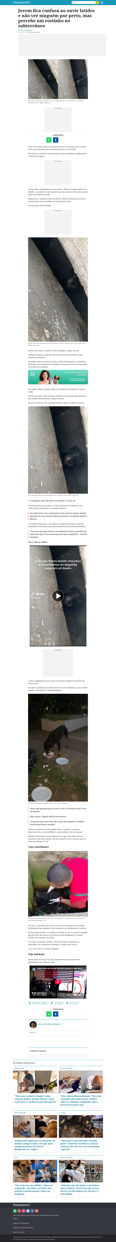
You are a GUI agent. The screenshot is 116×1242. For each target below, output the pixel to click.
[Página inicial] (35, 2)
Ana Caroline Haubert (26, 30)
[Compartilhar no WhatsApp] (49, 140)
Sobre (15, 1219)
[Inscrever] (36, 1211)
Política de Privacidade (21, 1223)
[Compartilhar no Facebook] (55, 140)
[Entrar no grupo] (15, 1211)
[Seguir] (23, 1211)
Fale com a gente (19, 1232)
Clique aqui (32, 949)
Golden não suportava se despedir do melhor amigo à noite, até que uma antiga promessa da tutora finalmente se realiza (34, 1145)
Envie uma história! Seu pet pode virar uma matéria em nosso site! (36, 1215)
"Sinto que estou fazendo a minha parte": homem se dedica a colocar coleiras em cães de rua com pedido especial (80, 1145)
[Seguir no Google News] (19, 1211)
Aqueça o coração (35, 32)
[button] (102, 2)
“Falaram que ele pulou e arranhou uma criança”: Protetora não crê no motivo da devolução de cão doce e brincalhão (79, 1189)
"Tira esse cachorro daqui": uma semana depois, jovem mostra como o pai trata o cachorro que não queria (35, 1099)
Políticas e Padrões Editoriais (23, 1228)
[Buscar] (97, 2)
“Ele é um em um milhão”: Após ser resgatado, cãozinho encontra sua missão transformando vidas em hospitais (33, 1189)
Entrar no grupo (77, 380)
